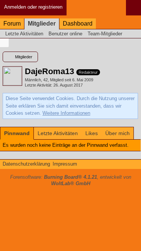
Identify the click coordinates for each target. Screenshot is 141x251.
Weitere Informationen (66, 113)
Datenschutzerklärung (26, 164)
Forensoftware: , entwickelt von (70, 180)
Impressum (65, 164)
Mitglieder (42, 23)
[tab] (17, 133)
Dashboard (77, 23)
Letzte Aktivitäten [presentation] (58, 133)
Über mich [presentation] (117, 133)
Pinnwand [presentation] (17, 133)
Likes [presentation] (91, 133)
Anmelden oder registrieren (33, 7)
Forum (12, 23)
